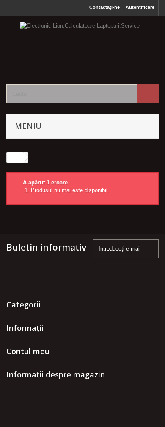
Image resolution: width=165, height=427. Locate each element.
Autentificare (140, 7)
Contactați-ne (104, 7)
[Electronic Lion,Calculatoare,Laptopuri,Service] (82, 42)
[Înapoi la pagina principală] (15, 157)
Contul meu (28, 351)
